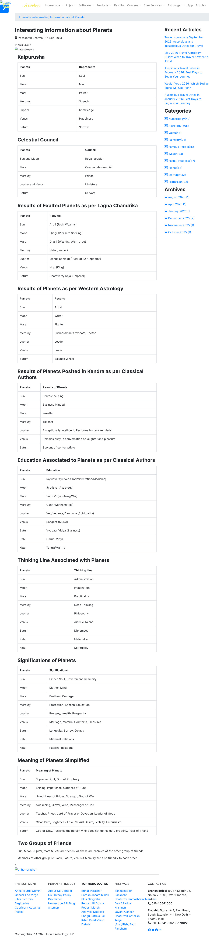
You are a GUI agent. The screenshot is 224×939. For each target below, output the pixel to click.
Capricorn (21, 907)
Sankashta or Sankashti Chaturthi (123, 895)
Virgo (34, 895)
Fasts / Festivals (181, 160)
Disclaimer (55, 899)
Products (102, 5)
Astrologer (174, 5)
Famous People (181, 146)
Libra (18, 899)
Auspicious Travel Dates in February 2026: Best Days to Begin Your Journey (183, 72)
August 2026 (178, 197)
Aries (18, 890)
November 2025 (180, 225)
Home (22, 17)
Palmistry (177, 139)
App (190, 5)
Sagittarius (22, 903)
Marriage (177, 174)
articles (30, 17)
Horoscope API (58, 903)
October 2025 (179, 232)
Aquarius (34, 907)
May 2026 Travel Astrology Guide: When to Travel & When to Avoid (186, 57)
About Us (54, 890)
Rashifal (119, 5)
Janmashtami (136, 899)
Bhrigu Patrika (90, 916)
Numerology (179, 118)
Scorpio (27, 899)
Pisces (19, 911)
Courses (133, 5)
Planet (175, 167)
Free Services (153, 5)
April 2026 (176, 204)
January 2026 (179, 211)
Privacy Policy (61, 895)
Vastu (174, 132)
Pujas (70, 5)
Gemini (36, 890)
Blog (72, 903)
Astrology (178, 125)
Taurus (26, 890)
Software (85, 5)
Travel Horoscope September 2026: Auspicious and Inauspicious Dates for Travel (184, 41)
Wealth (175, 153)
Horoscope (53, 5)
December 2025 (180, 218)
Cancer (19, 895)
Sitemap (53, 907)
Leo (27, 895)
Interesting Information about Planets (60, 17)
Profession (178, 181)
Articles (201, 5)
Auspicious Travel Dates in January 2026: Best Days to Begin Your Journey (182, 99)
